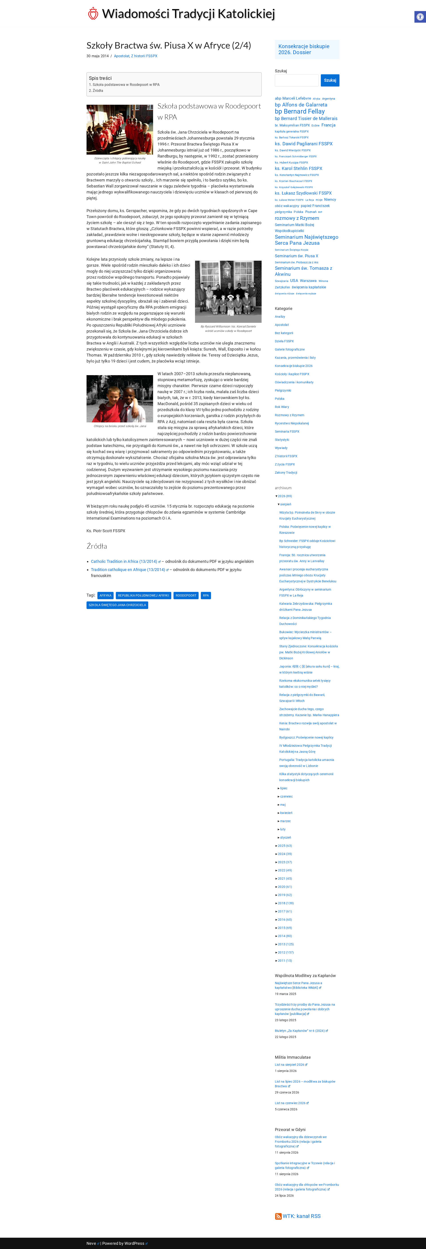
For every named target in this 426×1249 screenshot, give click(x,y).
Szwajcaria (281, 281)
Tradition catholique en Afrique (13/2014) (128, 569)
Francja (328, 125)
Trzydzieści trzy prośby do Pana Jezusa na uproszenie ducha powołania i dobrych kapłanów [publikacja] (305, 1009)
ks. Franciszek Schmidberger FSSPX (296, 156)
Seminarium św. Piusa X (296, 256)
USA (294, 280)
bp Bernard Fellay (300, 111)
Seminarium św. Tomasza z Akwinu (303, 271)
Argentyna (328, 98)
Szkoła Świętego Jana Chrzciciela (117, 605)
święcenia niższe (284, 293)
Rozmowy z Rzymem (289, 415)
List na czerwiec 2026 (290, 1103)
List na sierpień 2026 (289, 1064)
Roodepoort (186, 595)
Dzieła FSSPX (284, 341)
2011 (285, 960)
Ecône (316, 125)
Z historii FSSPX (144, 56)
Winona (323, 281)
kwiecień (286, 813)
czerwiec (286, 796)
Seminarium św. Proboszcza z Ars (296, 262)
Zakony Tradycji (286, 472)
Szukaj (281, 71)
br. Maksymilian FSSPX (292, 125)
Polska (298, 212)
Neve (91, 1243)
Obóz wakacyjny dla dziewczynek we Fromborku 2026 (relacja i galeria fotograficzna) (301, 1141)
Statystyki (282, 439)
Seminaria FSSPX (287, 431)
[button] (420, 17)
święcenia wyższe (306, 293)
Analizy (280, 316)
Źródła (98, 91)
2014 (285, 936)
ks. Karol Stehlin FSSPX (299, 168)
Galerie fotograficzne (290, 349)
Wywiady (281, 448)
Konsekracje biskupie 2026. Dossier (303, 49)
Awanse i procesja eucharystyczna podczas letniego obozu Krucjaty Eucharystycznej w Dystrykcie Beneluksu (308, 575)
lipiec (283, 788)
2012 (286, 952)
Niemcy (330, 199)
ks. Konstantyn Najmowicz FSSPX (297, 175)
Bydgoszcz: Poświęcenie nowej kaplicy (306, 737)
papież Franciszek (315, 206)
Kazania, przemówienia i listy (295, 357)
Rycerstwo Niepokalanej (292, 423)
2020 (285, 886)
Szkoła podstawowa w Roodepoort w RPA (126, 85)
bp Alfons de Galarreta (301, 105)
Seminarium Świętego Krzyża (291, 249)
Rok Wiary (282, 407)
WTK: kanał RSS (302, 1216)
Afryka (105, 595)
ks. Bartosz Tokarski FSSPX (292, 137)
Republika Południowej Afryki (143, 595)
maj (283, 804)
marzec (285, 821)
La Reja (310, 200)
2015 (285, 928)
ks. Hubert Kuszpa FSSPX (291, 162)
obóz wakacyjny (287, 206)
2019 (285, 895)
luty (283, 829)
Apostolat (122, 56)
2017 (285, 911)
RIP (320, 212)
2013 (286, 944)
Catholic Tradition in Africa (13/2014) (124, 561)
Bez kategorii (284, 333)
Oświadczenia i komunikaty (294, 382)
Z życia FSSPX (285, 464)
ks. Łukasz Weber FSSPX (289, 200)
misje (319, 199)
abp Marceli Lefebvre (293, 98)
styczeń (285, 837)
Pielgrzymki (283, 390)
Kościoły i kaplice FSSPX (292, 374)
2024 (285, 854)
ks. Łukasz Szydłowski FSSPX (303, 193)
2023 (285, 862)
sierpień (285, 504)
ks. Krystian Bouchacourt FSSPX (293, 181)
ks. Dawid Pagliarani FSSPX (304, 143)
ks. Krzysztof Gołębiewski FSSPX (294, 187)
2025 (285, 845)
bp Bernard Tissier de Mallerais (306, 118)
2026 (285, 496)
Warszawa (308, 281)
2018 (286, 903)
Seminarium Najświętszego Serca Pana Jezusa (306, 240)
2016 (285, 919)
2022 (285, 870)
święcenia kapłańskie (309, 287)
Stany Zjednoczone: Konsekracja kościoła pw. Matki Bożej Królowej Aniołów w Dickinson (308, 652)
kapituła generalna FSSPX (292, 131)
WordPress (134, 1243)
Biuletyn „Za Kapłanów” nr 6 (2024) (300, 1030)
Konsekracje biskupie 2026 (294, 366)
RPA (206, 595)
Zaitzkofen (282, 287)
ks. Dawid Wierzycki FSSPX (293, 150)
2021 (285, 878)
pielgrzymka (283, 212)
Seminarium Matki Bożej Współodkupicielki (294, 228)
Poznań (310, 212)
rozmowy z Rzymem (297, 218)
